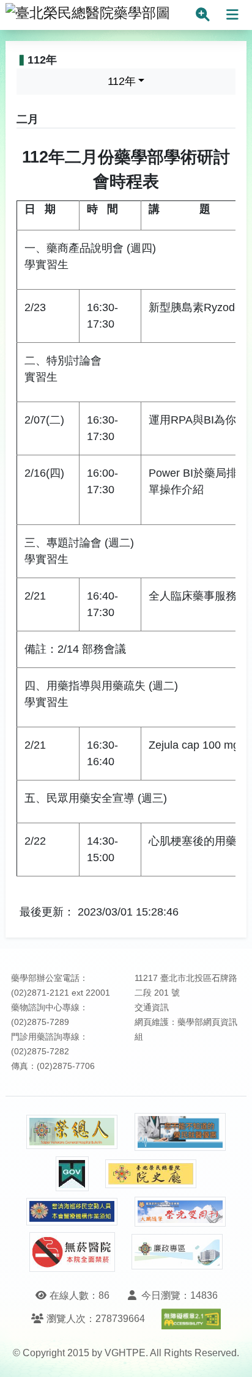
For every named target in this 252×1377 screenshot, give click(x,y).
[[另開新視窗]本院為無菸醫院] (72, 1252)
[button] (231, 1355)
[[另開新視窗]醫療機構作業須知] (72, 1211)
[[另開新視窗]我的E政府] (72, 1173)
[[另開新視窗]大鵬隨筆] (180, 1212)
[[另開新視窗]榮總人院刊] (72, 1132)
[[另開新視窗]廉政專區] (177, 1251)
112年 (122, 81)
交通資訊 (152, 1007)
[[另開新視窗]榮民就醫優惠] (180, 1132)
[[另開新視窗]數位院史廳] (151, 1173)
